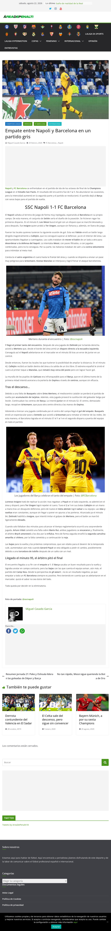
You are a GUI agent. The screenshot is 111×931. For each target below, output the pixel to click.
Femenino (51, 41)
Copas (35, 41)
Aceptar (56, 927)
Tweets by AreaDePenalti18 (15, 824)
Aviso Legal (7, 892)
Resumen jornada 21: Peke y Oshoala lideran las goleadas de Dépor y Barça (29, 676)
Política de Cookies (11, 899)
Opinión (92, 41)
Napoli (60, 143)
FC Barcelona (40, 124)
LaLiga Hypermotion (16, 41)
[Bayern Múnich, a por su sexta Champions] (92, 695)
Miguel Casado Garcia (16, 143)
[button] (39, 41)
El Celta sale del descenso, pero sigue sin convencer (55, 719)
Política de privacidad (13, 905)
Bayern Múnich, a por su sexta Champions (90, 719)
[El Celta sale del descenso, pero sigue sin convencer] (55, 695)
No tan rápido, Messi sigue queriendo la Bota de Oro (81, 676)
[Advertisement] (55, 166)
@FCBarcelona (89, 495)
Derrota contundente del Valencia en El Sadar (18, 719)
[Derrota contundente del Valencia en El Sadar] (18, 695)
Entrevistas (11, 48)
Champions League (13, 124)
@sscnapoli (76, 339)
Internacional (72, 41)
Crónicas (27, 124)
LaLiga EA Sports (94, 33)
